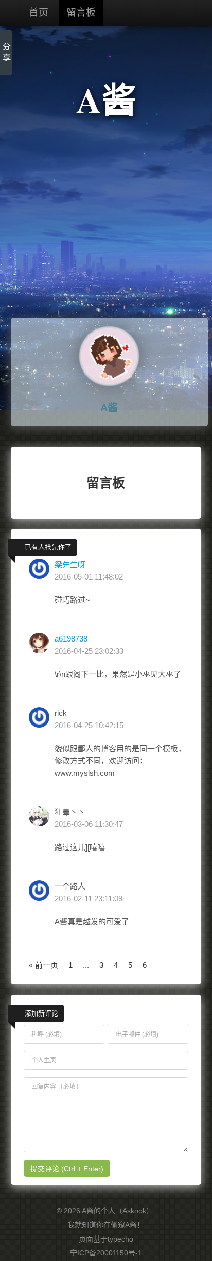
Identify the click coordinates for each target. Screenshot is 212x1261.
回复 (61, 622)
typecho (120, 1239)
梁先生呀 (70, 564)
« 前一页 (43, 965)
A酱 (106, 99)
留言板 (81, 12)
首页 (38, 12)
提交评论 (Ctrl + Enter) (66, 1169)
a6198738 (71, 638)
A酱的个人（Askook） (117, 1211)
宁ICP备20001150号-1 (106, 1253)
